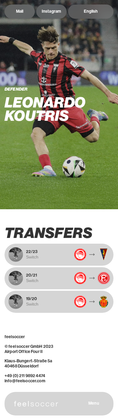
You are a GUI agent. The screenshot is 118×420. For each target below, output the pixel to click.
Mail (20, 11)
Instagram (51, 11)
